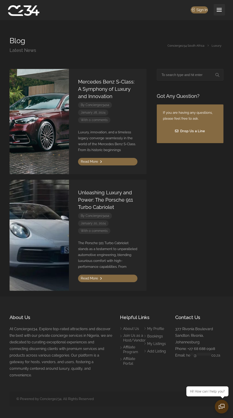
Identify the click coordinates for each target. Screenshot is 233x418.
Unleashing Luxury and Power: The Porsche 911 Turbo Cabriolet (105, 200)
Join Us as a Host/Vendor (134, 337)
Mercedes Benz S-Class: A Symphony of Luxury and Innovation (106, 89)
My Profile (155, 329)
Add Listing (156, 351)
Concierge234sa (97, 105)
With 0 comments (94, 120)
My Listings (156, 344)
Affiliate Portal (129, 361)
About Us (131, 329)
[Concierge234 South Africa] (23, 10)
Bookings (155, 336)
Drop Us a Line (192, 131)
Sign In (201, 10)
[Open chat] (221, 406)
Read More (90, 162)
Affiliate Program (130, 349)
